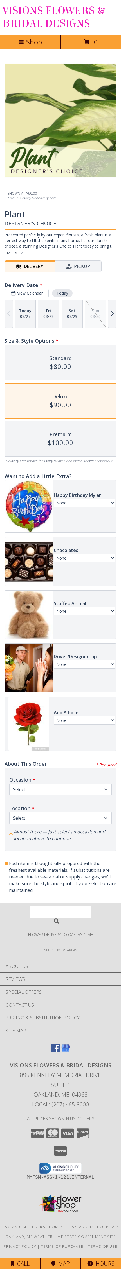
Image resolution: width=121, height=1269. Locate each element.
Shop (34, 41)
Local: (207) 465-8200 (60, 1104)
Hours (104, 1263)
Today (62, 293)
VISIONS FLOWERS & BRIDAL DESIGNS (54, 17)
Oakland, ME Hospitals (94, 1226)
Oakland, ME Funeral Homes (32, 1226)
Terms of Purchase (62, 1246)
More (12, 252)
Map (62, 1263)
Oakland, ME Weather (29, 1236)
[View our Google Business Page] (65, 1050)
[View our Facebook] (55, 1050)
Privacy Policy (20, 1246)
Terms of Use (102, 1246)
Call (22, 1263)
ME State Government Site (86, 1236)
